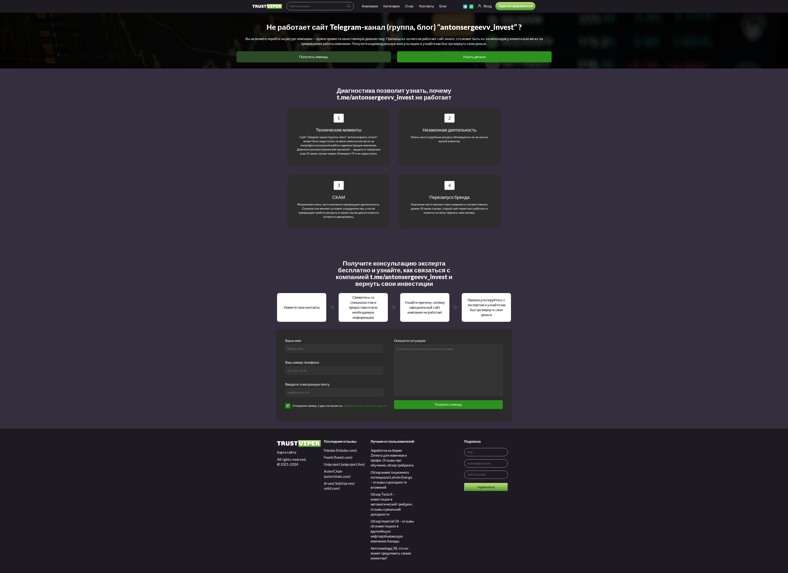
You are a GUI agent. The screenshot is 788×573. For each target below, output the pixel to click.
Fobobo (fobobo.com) (340, 450)
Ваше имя (293, 340)
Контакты (426, 6)
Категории (391, 6)
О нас (409, 6)
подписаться (486, 487)
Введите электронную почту (307, 384)
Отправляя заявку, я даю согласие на (339, 405)
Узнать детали (474, 57)
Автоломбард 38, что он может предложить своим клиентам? (391, 553)
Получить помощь (313, 57)
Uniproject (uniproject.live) (344, 464)
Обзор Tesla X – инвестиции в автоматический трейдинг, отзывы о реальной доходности (392, 504)
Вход (488, 6)
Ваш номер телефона (302, 362)
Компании (370, 6)
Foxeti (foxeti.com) (338, 457)
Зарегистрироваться (515, 6)
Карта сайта (286, 452)
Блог (443, 6)
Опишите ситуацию (410, 340)
